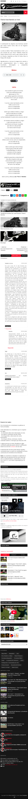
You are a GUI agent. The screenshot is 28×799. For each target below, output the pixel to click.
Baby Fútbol (4, 653)
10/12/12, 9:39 (24, 373)
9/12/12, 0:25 (24, 263)
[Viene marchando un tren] (14, 40)
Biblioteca (8, 599)
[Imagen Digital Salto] (12, 630)
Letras (5, 16)
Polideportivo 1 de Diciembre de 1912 (10, 662)
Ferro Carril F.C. (16, 255)
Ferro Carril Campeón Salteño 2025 (16, 557)
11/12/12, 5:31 (24, 383)
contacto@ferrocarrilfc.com (11, 764)
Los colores (10, 717)
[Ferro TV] (14, 542)
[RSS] (19, 1)
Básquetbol (11, 653)
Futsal (23, 554)
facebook (24, 255)
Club (18, 653)
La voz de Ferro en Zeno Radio (9, 521)
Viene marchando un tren (7, 228)
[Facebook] (11, 1)
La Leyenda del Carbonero (12, 660)
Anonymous (8, 733)
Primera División (5, 665)
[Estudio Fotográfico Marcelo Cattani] (7, 630)
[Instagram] (17, 1)
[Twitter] (13, 1)
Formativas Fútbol (18, 658)
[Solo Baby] (16, 630)
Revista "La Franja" (6, 667)
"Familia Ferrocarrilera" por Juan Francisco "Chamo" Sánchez (13, 214)
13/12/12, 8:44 (24, 331)
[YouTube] (15, 1)
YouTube (13, 621)
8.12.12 (15, 190)
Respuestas (8, 328)
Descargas (3, 242)
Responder (8, 326)
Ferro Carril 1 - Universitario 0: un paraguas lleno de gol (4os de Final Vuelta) (16, 695)
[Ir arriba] (14, 797)
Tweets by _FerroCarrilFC (7, 551)
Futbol (5, 554)
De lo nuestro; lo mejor (7, 656)
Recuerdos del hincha (16, 665)
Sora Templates (23, 795)
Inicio (2, 16)
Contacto (13, 446)
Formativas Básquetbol (7, 658)
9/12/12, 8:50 (24, 351)
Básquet (14, 554)
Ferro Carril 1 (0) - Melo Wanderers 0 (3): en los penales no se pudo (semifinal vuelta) (17, 681)
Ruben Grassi (15, 667)
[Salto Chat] (7, 637)
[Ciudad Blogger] (16, 637)
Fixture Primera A (18, 656)
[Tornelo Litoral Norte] (11, 637)
